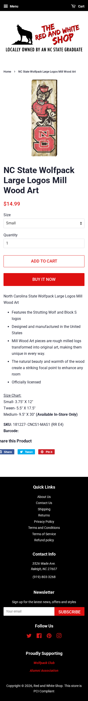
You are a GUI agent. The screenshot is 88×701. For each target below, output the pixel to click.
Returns (44, 515)
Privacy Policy (44, 521)
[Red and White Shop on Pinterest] (49, 636)
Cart (80, 6)
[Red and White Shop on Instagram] (58, 636)
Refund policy (44, 540)
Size (7, 215)
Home (7, 71)
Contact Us (44, 503)
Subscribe (69, 611)
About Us (44, 497)
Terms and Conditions (44, 528)
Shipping (44, 509)
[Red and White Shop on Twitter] (29, 636)
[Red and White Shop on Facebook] (39, 636)
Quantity (11, 235)
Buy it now (44, 279)
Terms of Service (44, 534)
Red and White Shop (48, 686)
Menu (13, 6)
